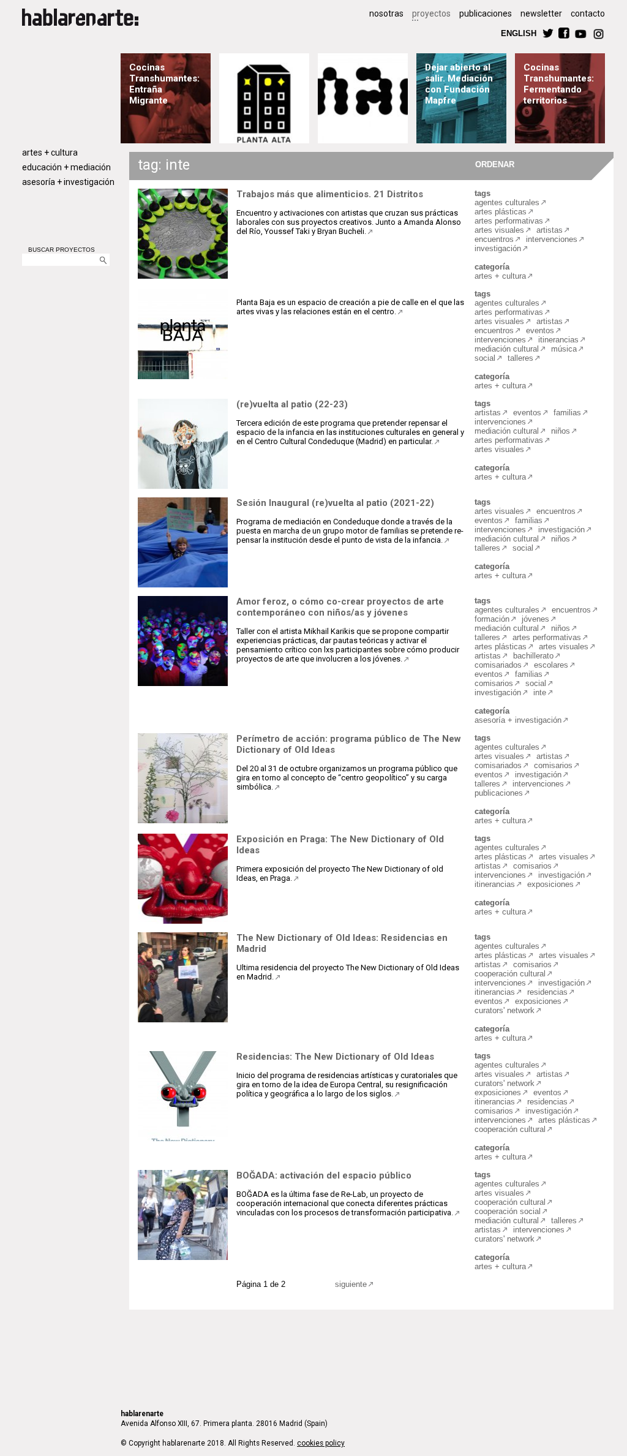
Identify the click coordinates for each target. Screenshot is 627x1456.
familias (567, 412)
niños (560, 431)
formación (492, 619)
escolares (551, 665)
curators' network (505, 1010)
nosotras (386, 13)
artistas (549, 230)
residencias (547, 992)
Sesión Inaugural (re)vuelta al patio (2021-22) (335, 502)
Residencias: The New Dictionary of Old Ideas (335, 1056)
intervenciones (551, 239)
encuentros (494, 239)
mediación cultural (507, 348)
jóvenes (535, 619)
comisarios (494, 683)
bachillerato (533, 655)
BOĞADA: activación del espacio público (323, 1175)
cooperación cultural (510, 973)
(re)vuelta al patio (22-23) (292, 404)
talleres (520, 358)
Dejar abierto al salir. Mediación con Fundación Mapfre (459, 84)
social (485, 358)
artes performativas (509, 220)
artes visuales (499, 230)
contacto (588, 13)
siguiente (351, 1284)
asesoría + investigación (68, 182)
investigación (498, 248)
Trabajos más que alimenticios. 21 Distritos (329, 194)
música (564, 348)
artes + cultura (50, 152)
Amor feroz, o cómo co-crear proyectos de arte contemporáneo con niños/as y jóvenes (340, 607)
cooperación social (508, 1211)
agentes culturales (507, 202)
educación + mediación (66, 167)
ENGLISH (518, 33)
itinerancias (558, 339)
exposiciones (550, 884)
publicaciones (485, 13)
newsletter (541, 13)
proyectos (431, 13)
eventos (540, 330)
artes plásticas (501, 211)
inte (539, 692)
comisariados (498, 665)
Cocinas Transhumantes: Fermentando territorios (559, 84)
